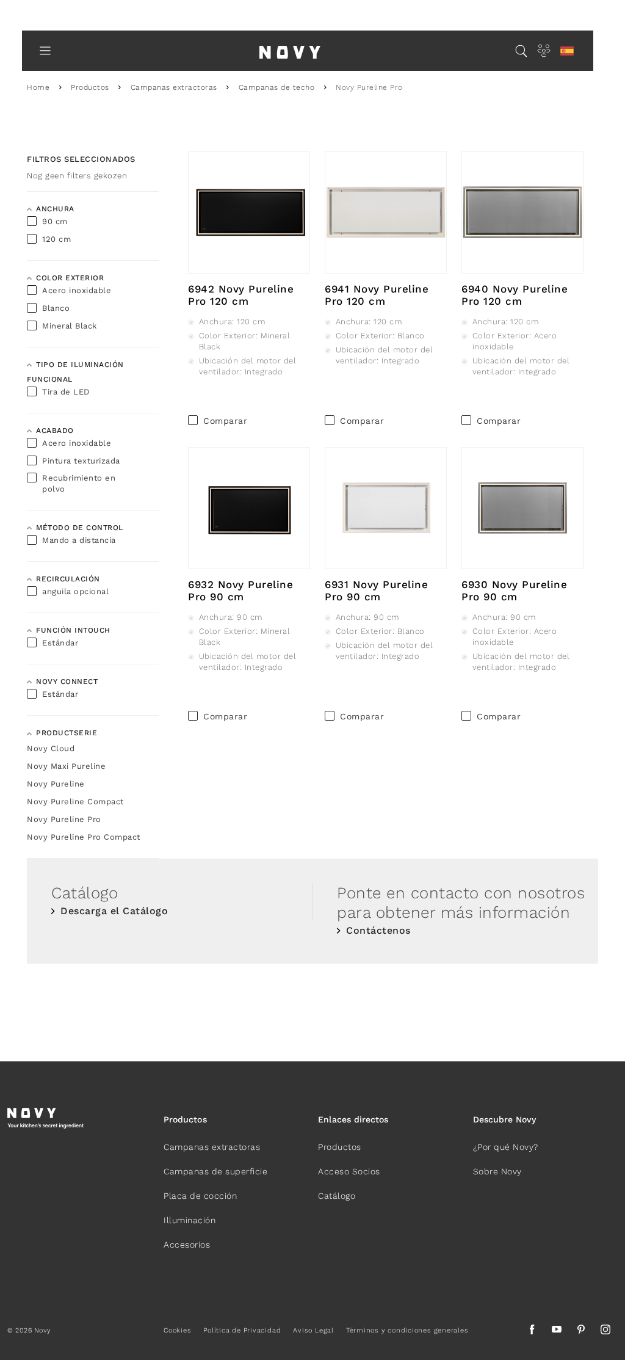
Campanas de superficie (215, 1171)
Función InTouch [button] (73, 630)
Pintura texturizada (81, 460)
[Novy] (289, 50)
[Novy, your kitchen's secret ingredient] (45, 1117)
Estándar (60, 642)
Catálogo (336, 1196)
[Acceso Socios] (543, 51)
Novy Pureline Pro (64, 819)
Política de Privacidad (242, 1330)
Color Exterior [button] (70, 278)
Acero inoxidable (76, 290)
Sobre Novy (497, 1171)
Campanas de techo (277, 87)
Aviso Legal (313, 1330)
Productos (90, 87)
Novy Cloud (50, 748)
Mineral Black (69, 325)
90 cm (55, 221)
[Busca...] (521, 51)
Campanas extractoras (174, 87)
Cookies (177, 1330)
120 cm (56, 239)
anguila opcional (75, 591)
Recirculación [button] (68, 579)
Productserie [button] (66, 732)
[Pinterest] (581, 1331)
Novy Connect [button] (67, 681)
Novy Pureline (56, 783)
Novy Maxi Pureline (66, 766)
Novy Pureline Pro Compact (83, 837)
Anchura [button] (55, 209)
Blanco (56, 308)
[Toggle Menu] (45, 50)
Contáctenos (378, 930)
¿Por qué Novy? (505, 1147)
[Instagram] (605, 1331)
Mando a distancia (79, 540)
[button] (567, 51)
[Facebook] (532, 1331)
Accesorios (187, 1244)
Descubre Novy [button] (504, 1119)
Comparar (225, 421)
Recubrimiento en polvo (78, 483)
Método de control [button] (79, 527)
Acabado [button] (55, 430)
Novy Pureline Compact (75, 801)
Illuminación (189, 1220)
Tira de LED (66, 391)
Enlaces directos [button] (353, 1119)
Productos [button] (185, 1119)
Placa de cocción (200, 1196)
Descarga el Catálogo (114, 911)
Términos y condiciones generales (407, 1330)
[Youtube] (556, 1331)
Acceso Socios (349, 1171)
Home (38, 87)
